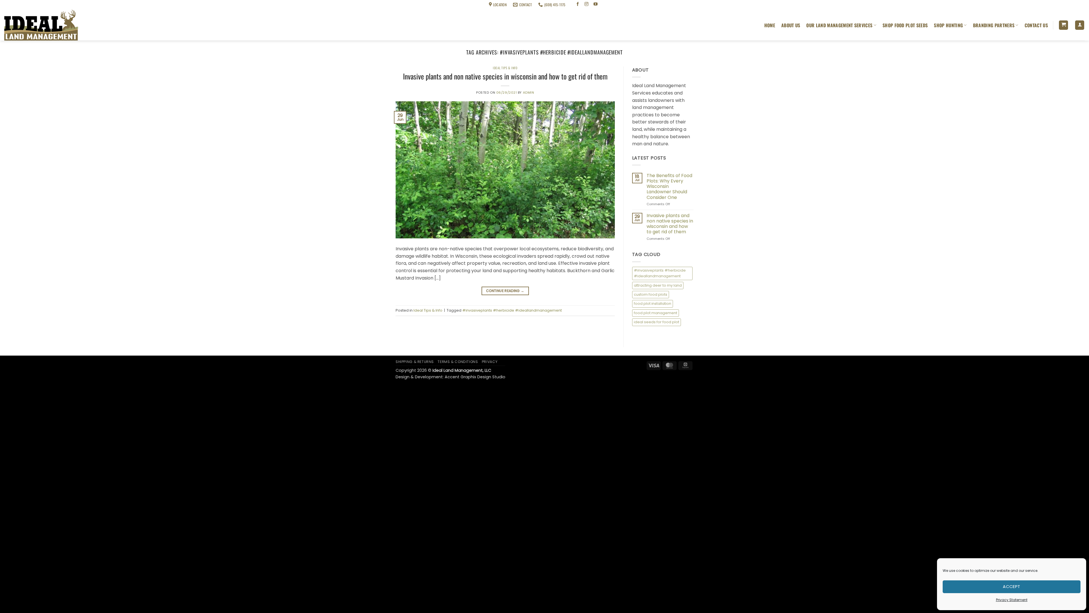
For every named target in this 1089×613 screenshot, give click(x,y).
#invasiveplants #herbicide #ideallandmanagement (512, 310)
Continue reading (505, 290)
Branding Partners (993, 25)
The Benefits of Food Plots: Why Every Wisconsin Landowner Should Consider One (669, 186)
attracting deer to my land (658, 285)
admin (528, 92)
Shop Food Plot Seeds (905, 25)
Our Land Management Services (839, 25)
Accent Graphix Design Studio (475, 377)
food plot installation (652, 303)
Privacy (489, 361)
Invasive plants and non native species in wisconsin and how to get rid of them (505, 76)
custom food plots (650, 294)
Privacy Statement (1011, 599)
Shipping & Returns (17, 4)
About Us (790, 25)
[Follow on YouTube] (596, 5)
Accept (1011, 586)
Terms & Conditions (50, 4)
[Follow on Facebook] (577, 5)
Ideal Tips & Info (505, 68)
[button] (1063, 25)
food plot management (655, 312)
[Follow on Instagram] (587, 5)
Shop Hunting (948, 25)
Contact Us (1036, 25)
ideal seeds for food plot (656, 322)
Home (769, 25)
